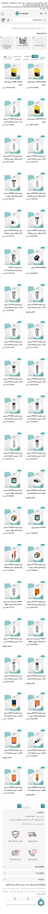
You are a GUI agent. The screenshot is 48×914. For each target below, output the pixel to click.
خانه (44, 28)
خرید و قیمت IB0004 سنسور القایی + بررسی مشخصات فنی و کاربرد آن (36, 790)
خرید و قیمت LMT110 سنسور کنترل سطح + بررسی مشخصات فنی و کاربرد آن (12, 159)
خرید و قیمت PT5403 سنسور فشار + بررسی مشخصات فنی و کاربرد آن (12, 641)
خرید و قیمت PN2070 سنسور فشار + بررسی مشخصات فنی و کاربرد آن (12, 382)
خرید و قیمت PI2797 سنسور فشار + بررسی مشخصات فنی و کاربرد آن (36, 344)
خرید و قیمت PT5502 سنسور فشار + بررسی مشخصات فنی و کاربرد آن (12, 456)
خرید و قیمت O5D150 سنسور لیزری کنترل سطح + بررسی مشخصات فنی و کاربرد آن (36, 716)
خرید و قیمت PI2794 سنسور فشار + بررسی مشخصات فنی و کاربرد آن (36, 307)
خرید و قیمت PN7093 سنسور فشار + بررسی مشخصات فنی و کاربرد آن (36, 679)
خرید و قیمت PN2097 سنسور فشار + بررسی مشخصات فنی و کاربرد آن (36, 419)
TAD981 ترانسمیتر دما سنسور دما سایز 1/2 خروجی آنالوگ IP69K (36, 641)
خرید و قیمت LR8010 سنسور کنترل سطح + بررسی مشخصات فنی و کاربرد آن (36, 233)
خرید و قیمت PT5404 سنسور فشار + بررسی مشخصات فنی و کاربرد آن (36, 159)
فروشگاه (38, 28)
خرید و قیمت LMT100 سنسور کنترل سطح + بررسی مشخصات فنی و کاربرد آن (36, 196)
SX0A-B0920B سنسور (38, 268)
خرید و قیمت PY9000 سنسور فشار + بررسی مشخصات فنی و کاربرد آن (36, 382)
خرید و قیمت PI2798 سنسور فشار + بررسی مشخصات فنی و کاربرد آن (12, 344)
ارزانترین (25, 59)
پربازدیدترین (17, 56)
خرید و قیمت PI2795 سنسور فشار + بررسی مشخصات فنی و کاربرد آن (12, 307)
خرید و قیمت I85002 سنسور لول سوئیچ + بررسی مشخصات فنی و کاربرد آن (12, 567)
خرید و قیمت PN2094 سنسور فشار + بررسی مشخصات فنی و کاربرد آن (12, 419)
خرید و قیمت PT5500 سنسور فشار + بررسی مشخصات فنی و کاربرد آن (12, 122)
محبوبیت (27, 56)
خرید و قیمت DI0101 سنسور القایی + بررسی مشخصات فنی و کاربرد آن (36, 753)
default (35, 56)
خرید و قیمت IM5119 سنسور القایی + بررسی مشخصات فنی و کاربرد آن (12, 716)
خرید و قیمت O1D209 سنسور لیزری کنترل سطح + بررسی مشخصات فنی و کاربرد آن (13, 530)
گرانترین (17, 59)
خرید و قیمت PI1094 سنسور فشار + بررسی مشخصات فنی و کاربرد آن (12, 679)
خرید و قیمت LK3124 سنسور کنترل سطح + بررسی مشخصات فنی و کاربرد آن (12, 233)
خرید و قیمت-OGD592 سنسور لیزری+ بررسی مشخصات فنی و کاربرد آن (36, 493)
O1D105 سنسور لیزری (39, 527)
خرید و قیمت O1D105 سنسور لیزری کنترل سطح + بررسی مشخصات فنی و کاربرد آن (13, 493)
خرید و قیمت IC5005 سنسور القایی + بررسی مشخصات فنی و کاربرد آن (12, 790)
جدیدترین (34, 59)
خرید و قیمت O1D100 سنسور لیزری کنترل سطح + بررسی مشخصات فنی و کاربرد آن (36, 567)
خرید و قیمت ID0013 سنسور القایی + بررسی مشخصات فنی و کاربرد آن (12, 753)
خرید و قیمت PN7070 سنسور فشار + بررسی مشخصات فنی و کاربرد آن (36, 456)
